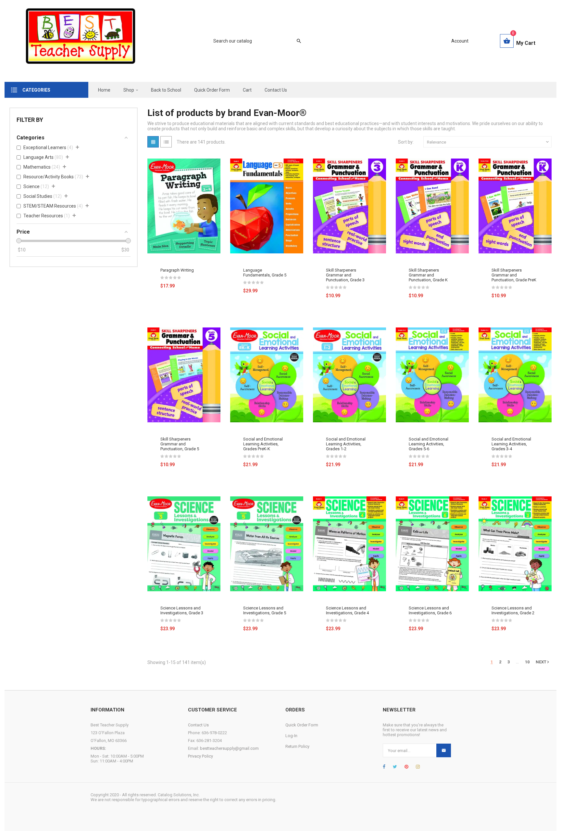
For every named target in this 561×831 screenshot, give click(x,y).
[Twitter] (395, 766)
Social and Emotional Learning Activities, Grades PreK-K (263, 444)
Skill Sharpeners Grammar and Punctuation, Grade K (428, 275)
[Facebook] (384, 766)
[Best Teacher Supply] (80, 41)
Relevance (488, 142)
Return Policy (297, 746)
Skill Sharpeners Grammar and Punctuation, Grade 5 (179, 444)
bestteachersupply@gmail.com (229, 748)
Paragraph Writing (177, 270)
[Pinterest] (406, 766)
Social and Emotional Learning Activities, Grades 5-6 (428, 444)
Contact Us (198, 724)
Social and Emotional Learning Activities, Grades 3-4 (511, 444)
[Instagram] (418, 766)
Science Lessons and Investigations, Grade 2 (513, 610)
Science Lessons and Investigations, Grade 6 (430, 610)
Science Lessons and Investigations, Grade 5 (264, 610)
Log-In (291, 735)
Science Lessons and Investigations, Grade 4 (347, 610)
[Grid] (153, 141)
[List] (166, 141)
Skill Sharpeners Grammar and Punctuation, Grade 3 (345, 275)
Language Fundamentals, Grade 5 (264, 272)
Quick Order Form (301, 724)
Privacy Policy (200, 756)
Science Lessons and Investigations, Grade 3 (181, 610)
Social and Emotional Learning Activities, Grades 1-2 (346, 444)
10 (527, 661)
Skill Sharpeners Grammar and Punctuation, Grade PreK (514, 275)
